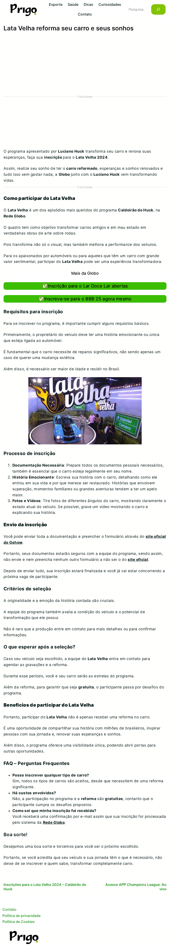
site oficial (138, 559)
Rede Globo (54, 822)
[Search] (158, 9)
